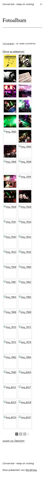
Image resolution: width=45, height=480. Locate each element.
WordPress (31, 470)
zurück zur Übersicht (13, 441)
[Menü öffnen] (41, 4)
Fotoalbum (8, 44)
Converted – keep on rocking (18, 4)
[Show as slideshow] (13, 51)
